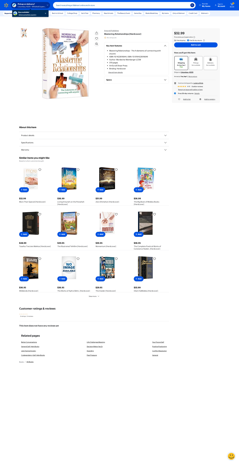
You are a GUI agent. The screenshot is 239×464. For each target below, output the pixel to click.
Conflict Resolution (159, 351)
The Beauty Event (123, 13)
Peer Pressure (92, 355)
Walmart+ (205, 13)
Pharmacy (96, 13)
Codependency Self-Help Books (33, 355)
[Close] (46, 13)
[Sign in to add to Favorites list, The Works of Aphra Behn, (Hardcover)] (78, 259)
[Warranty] (165, 150)
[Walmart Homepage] (6, 5)
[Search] (192, 5)
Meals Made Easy (152, 13)
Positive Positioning (159, 346)
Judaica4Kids (198, 83)
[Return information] (203, 40)
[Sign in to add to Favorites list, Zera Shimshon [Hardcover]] (116, 170)
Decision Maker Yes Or (95, 346)
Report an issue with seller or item (190, 90)
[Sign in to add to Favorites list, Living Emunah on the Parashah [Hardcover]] (78, 170)
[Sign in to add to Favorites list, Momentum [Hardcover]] (116, 214)
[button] (205, 5)
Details (197, 93)
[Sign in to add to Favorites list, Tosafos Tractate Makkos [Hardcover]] (40, 214)
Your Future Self (158, 342)
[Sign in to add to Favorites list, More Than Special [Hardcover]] (40, 170)
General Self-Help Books (30, 346)
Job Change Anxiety (28, 351)
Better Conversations (29, 342)
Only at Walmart (179, 13)
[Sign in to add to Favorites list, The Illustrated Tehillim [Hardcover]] (78, 214)
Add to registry (209, 99)
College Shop (72, 13)
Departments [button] (9, 13)
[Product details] (165, 135)
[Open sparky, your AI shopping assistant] (231, 456)
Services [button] (25, 13)
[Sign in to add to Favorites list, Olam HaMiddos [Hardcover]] (154, 259)
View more (92, 296)
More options (193, 76)
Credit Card (193, 13)
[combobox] (124, 5)
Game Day (138, 13)
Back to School (57, 13)
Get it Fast (84, 13)
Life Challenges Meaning (96, 342)
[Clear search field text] (187, 5)
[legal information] (194, 37)
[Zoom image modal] (96, 44)
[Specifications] (165, 143)
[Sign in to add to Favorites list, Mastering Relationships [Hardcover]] (96, 38)
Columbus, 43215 (187, 72)
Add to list (187, 99)
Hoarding (90, 351)
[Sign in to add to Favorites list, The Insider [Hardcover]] (116, 259)
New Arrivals (108, 13)
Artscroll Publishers (111, 31)
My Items (165, 13)
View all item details (115, 72)
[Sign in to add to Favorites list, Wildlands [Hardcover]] (40, 259)
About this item (27, 127)
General (155, 355)
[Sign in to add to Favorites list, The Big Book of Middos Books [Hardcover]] (154, 170)
